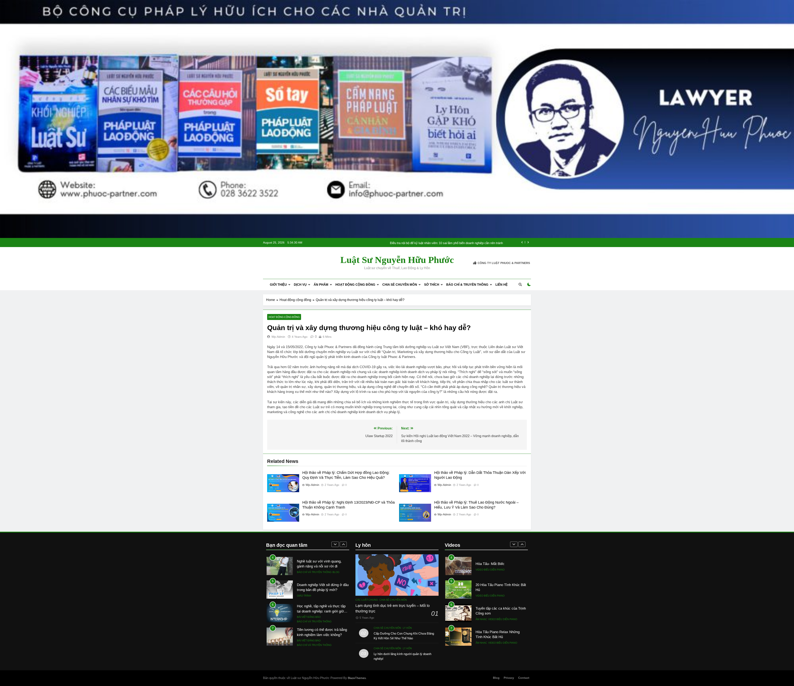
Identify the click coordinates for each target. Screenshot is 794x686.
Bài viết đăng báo (308, 570)
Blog (335, 643)
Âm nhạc (481, 574)
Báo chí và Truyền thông (314, 574)
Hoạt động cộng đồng (355, 284)
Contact (523, 677)
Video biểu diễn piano (502, 574)
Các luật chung (366, 599)
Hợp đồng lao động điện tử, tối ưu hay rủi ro (473, 242)
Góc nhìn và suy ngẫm (312, 621)
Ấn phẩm (321, 284)
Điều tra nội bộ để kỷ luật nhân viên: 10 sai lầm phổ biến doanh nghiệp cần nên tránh (321, 637)
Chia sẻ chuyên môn (399, 284)
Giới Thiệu (278, 284)
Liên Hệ (501, 284)
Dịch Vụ (300, 284)
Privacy (509, 677)
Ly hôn (407, 628)
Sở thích (431, 284)
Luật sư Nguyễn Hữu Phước (397, 260)
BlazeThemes (357, 678)
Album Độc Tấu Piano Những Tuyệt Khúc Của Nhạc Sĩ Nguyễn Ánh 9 (501, 639)
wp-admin (278, 336)
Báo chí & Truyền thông (467, 284)
